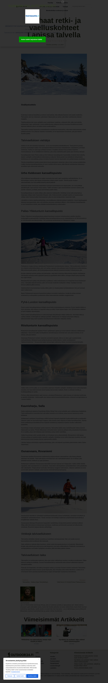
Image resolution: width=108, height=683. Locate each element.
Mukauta (9, 676)
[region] (21, 669)
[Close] (39, 659)
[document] (54, 341)
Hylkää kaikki (20, 676)
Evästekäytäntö (15, 671)
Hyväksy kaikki (32, 676)
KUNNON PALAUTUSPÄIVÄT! (32, 6)
